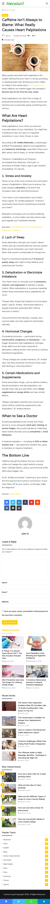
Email (5, 592)
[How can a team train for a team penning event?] (9, 777)
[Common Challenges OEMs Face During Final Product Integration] (9, 744)
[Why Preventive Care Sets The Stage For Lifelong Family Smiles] (13, 671)
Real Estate (8, 864)
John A (7, 36)
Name (5, 583)
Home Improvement (11, 856)
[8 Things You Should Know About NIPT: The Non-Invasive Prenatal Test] (13, 642)
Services (7, 876)
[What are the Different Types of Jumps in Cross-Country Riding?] (9, 800)
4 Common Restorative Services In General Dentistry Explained (36, 682)
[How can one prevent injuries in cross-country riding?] (9, 822)
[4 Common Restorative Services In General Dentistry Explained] (37, 671)
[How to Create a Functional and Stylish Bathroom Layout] (9, 733)
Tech (5, 844)
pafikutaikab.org (36, 85)
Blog (5, 852)
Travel (6, 880)
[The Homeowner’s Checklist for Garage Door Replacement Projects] (9, 721)
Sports (6, 884)
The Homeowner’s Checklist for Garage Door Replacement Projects (31, 720)
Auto (5, 868)
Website (5, 602)
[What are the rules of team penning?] (9, 788)
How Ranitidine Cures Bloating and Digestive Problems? (35, 655)
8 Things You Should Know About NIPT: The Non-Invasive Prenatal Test (12, 654)
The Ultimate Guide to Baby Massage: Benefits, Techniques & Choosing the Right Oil (32, 755)
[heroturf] (15, 3)
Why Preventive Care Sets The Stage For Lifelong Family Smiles (13, 682)
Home (6, 10)
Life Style (7, 860)
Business (7, 840)
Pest (5, 872)
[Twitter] (13, 502)
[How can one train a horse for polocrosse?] (9, 811)
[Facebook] (6, 502)
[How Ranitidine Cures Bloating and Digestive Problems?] (37, 643)
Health (12, 10)
